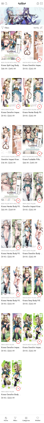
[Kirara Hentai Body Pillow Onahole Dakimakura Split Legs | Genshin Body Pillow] (11, 186)
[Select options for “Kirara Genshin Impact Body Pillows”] (18, 106)
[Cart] (41, 3)
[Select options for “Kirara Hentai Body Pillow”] (39, 106)
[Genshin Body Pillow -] (22, 3)
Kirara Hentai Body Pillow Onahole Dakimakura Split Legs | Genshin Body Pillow (11, 206)
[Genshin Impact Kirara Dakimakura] (11, 139)
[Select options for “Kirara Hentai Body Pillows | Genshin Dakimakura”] (18, 248)
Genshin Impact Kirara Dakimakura (11, 159)
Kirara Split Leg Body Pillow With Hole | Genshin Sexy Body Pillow (11, 65)
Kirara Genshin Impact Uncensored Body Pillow (33, 65)
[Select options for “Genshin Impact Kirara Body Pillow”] (39, 201)
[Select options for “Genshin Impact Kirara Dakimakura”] (18, 153)
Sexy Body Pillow (21, 157)
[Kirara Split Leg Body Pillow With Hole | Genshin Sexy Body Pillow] (11, 45)
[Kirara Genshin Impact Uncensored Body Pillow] (33, 45)
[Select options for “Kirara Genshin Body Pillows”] (39, 248)
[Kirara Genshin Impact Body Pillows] (11, 92)
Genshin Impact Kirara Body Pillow (33, 206)
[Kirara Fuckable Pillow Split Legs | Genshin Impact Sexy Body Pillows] (33, 139)
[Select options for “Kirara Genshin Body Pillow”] (18, 389)
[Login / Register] (37, 3)
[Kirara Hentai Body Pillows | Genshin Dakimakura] (11, 233)
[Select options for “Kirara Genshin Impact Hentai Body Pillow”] (39, 342)
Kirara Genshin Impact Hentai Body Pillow (33, 347)
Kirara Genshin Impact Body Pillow (11, 347)
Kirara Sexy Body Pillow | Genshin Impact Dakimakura (33, 300)
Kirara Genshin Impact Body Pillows (11, 112)
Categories (26, 420)
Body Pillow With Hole (9, 63)
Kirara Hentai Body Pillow (33, 112)
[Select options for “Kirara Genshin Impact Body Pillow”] (18, 342)
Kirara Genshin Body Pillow (11, 394)
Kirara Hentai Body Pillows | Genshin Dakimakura (11, 253)
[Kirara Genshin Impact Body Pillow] (11, 327)
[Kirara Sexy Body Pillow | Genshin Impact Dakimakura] (33, 280)
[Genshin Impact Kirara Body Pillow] (33, 186)
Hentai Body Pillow (29, 63)
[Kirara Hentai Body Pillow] (33, 92)
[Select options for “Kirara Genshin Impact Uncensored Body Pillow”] (39, 59)
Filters (6, 27)
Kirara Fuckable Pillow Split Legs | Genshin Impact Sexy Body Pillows (33, 159)
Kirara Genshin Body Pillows (33, 253)
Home (22, 18)
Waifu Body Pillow (7, 110)
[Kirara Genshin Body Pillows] (33, 233)
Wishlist (37, 420)
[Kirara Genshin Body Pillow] (11, 374)
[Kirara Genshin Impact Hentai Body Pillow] (33, 327)
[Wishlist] (19, 33)
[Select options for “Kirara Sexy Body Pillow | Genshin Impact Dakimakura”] (39, 295)
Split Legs (21, 63)
